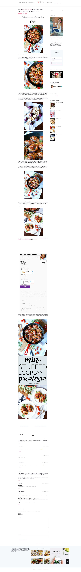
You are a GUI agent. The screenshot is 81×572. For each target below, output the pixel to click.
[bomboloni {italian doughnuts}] (52, 122)
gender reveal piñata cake (24, 426)
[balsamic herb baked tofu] (34, 561)
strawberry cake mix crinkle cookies (58, 110)
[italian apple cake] (52, 130)
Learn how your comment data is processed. (38, 543)
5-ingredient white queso (59, 134)
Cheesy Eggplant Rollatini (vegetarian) (40, 238)
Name (19, 530)
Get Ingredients (25, 286)
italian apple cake (58, 126)
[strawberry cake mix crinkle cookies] (52, 113)
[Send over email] (26, 13)
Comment (20, 517)
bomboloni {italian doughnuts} (58, 118)
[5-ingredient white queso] (52, 138)
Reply (20, 451)
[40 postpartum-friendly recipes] (34, 553)
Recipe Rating (20, 513)
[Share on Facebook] (19, 13)
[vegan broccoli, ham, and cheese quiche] (40, 553)
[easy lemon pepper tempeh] (47, 553)
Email (19, 534)
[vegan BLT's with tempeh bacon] (40, 561)
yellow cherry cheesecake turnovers (40, 426)
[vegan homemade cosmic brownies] (52, 105)
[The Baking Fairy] (40, 2)
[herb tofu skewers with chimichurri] (47, 561)
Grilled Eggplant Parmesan (26, 239)
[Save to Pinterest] (21, 13)
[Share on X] (23, 13)
